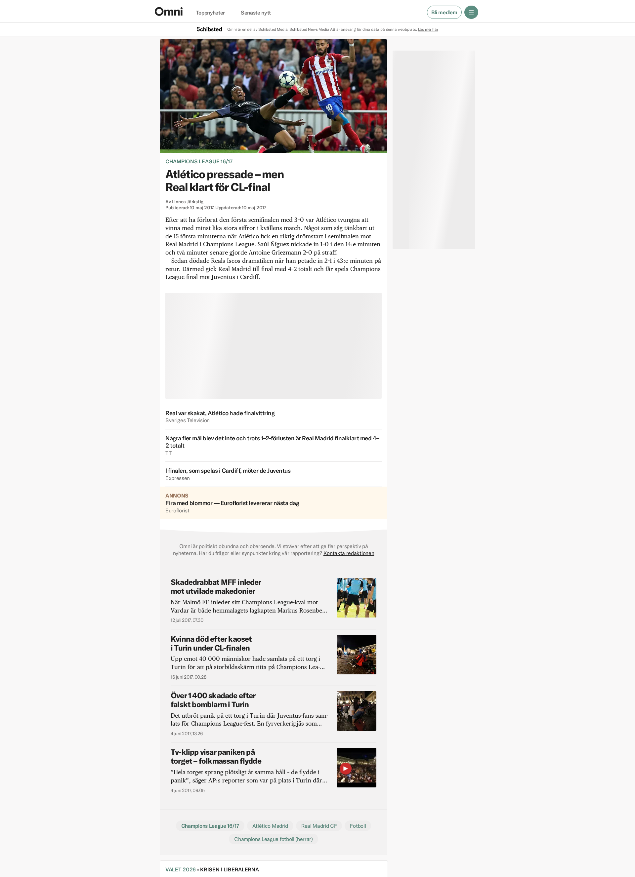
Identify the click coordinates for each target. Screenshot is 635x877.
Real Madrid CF (319, 825)
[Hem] (169, 11)
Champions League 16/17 (199, 161)
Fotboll (358, 825)
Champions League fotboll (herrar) (273, 839)
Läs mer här (428, 29)
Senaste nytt (256, 13)
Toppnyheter (210, 13)
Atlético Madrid (270, 825)
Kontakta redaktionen (348, 553)
